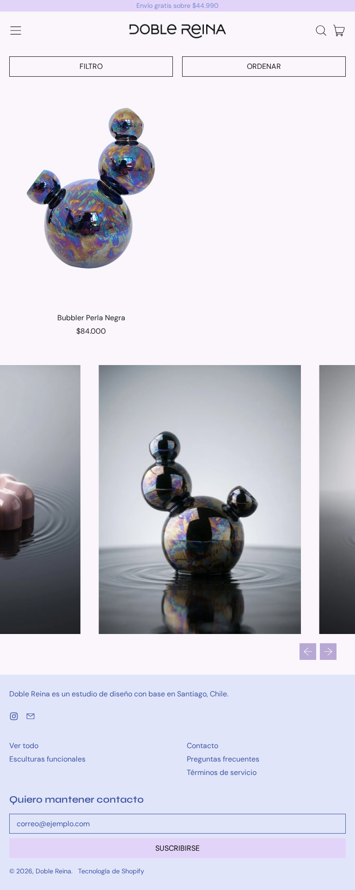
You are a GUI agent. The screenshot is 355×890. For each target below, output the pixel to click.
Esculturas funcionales (47, 759)
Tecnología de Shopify (111, 871)
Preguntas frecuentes (223, 759)
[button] (320, 30)
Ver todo (23, 745)
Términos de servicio (222, 772)
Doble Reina (53, 871)
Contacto (202, 745)
